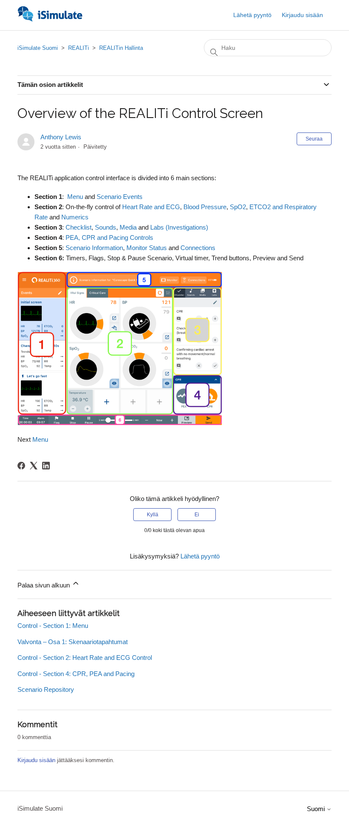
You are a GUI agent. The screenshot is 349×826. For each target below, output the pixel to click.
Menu (75, 196)
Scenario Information (94, 247)
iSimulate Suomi (37, 48)
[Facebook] (21, 465)
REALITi (78, 48)
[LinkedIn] (46, 465)
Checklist (79, 227)
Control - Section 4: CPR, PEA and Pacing (75, 673)
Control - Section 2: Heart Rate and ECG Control (84, 657)
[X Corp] (33, 465)
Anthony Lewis (60, 137)
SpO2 (238, 206)
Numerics (75, 217)
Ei (197, 515)
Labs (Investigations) (179, 227)
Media (128, 227)
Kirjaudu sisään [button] (302, 15)
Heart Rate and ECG (151, 206)
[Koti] (50, 19)
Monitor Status (146, 247)
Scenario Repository (45, 689)
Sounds (105, 227)
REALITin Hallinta (121, 48)
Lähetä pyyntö (252, 15)
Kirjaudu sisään (36, 760)
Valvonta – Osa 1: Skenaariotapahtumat (72, 641)
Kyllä (152, 515)
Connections (197, 247)
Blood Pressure (204, 206)
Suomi (316, 808)
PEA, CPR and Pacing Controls (109, 237)
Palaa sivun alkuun (44, 585)
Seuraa (314, 139)
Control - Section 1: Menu (52, 625)
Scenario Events (120, 196)
